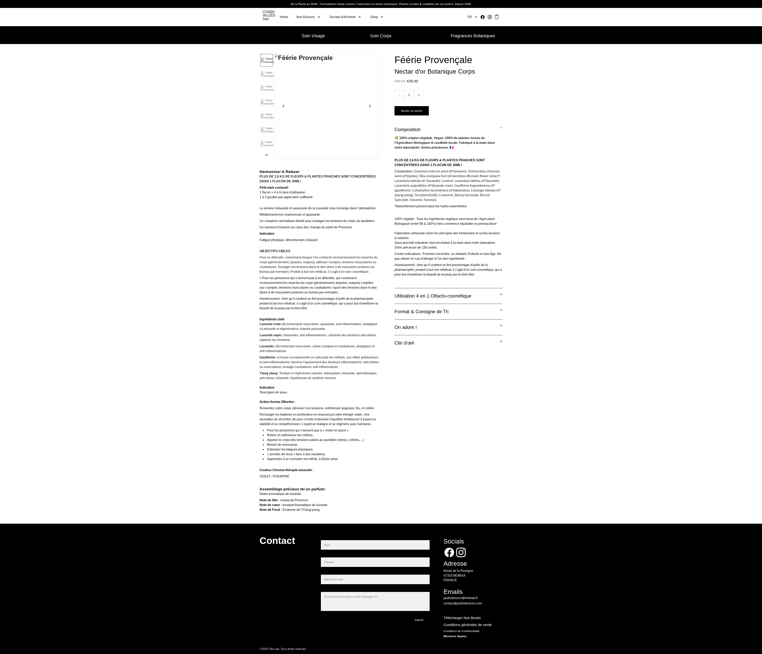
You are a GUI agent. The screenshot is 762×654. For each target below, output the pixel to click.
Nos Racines (305, 17)
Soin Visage (313, 35)
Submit (419, 619)
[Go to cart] (496, 17)
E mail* (326, 572)
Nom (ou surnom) (333, 537)
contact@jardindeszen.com (463, 603)
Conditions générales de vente (468, 625)
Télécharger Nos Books (462, 618)
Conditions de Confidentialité (461, 631)
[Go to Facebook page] (484, 17)
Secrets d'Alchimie (342, 17)
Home (284, 17)
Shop (374, 17)
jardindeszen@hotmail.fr (461, 598)
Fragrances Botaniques (473, 35)
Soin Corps (381, 35)
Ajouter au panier (411, 110)
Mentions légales (455, 636)
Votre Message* (332, 589)
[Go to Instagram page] (490, 17)
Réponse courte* (332, 555)
